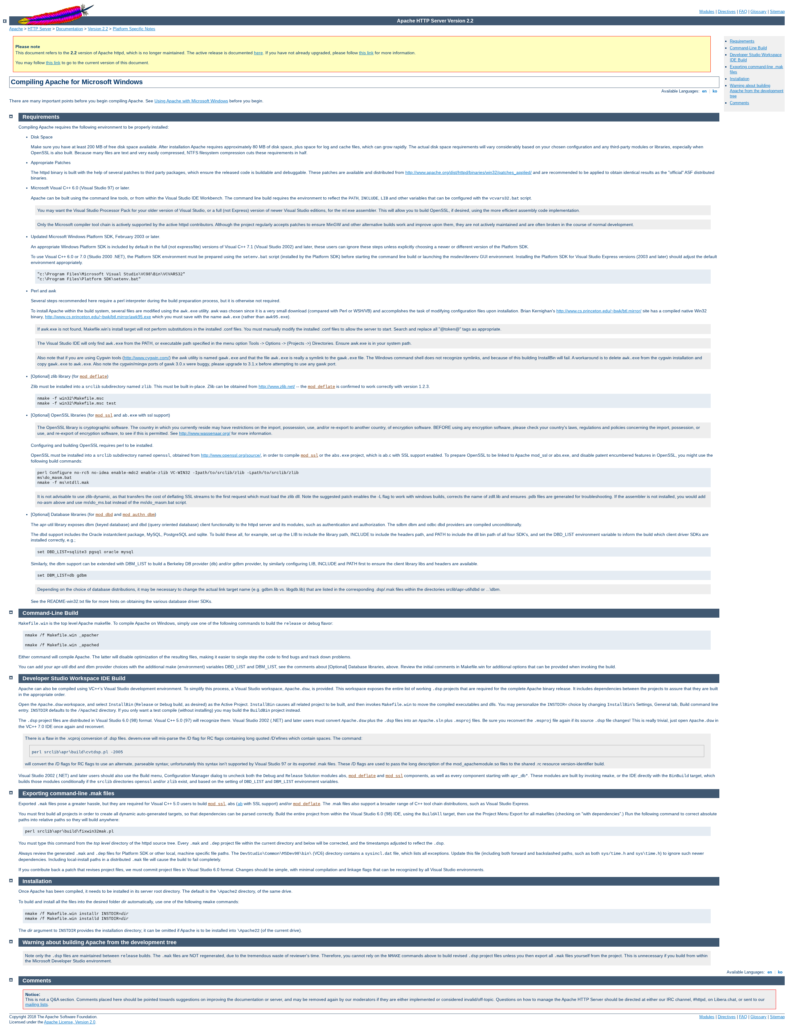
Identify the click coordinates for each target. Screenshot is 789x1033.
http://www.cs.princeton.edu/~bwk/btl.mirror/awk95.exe (98, 316)
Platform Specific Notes (134, 29)
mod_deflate (93, 376)
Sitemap (777, 11)
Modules (706, 11)
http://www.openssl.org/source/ (231, 455)
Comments (739, 103)
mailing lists (36, 1004)
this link (366, 52)
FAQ (743, 11)
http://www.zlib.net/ (277, 386)
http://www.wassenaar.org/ (204, 433)
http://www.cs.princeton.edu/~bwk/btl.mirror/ (598, 310)
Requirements (742, 41)
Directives (727, 11)
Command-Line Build (748, 48)
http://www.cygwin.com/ (146, 357)
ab (240, 803)
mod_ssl (103, 415)
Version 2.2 (98, 29)
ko (714, 91)
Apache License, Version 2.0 (69, 1022)
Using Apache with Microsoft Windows (191, 100)
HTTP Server (39, 29)
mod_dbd (104, 514)
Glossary (758, 11)
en (704, 91)
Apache (16, 29)
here (258, 52)
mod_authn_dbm (139, 514)
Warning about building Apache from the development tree (756, 90)
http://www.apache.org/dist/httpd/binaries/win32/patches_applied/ (468, 172)
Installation (739, 78)
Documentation (69, 29)
